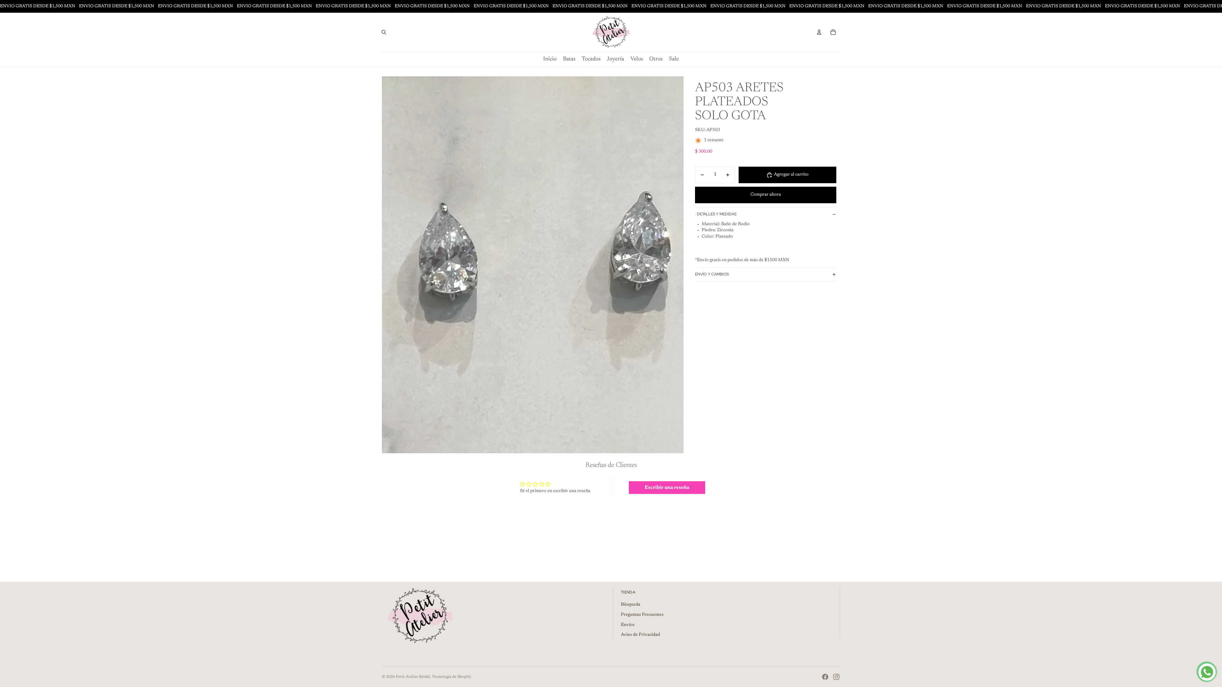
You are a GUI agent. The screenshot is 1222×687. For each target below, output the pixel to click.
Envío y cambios (712, 274)
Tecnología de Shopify (451, 677)
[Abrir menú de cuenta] (819, 32)
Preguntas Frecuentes (642, 615)
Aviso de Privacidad (640, 635)
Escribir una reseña (667, 487)
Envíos (628, 625)
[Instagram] (836, 677)
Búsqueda (630, 604)
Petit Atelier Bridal (413, 677)
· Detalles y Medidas (715, 214)
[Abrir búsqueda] (384, 32)
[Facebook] (825, 677)
